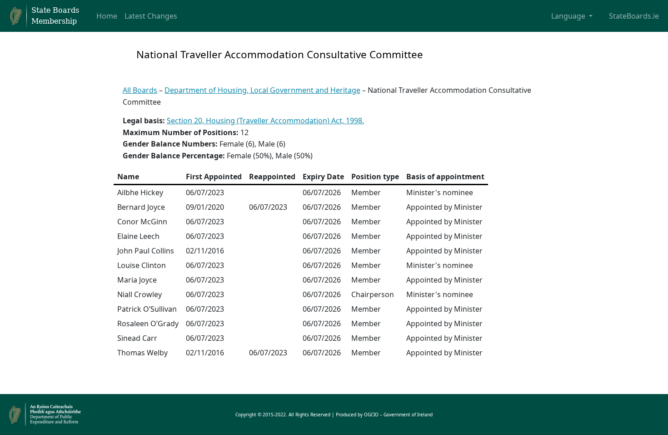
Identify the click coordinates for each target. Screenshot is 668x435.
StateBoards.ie (634, 16)
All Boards (140, 90)
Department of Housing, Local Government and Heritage (262, 90)
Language (569, 16)
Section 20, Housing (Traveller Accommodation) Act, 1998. (265, 121)
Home (106, 16)
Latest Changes (151, 16)
